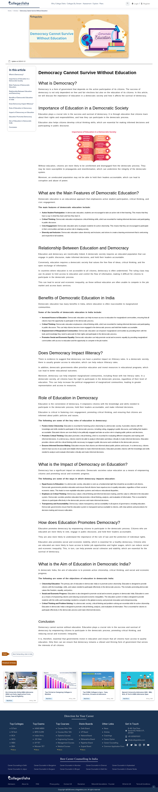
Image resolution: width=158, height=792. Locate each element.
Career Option (109, 739)
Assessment (87, 4)
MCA (13, 739)
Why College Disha (58, 4)
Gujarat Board (86, 746)
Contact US (68, 784)
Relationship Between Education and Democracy (20, 92)
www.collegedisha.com (79, 789)
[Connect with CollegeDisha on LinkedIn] (136, 745)
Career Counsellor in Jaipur (17, 769)
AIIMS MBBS (39, 728)
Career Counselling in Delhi (17, 765)
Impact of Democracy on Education (21, 112)
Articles (107, 732)
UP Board (84, 732)
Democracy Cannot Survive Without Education (33, 10)
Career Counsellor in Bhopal (70, 769)
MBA (13, 743)
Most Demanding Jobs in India (22, 654)
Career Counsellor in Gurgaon (44, 769)
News (106, 728)
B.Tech (14, 728)
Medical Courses (64, 746)
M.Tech (14, 732)
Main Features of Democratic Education (19, 86)
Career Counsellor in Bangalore (45, 765)
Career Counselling (111, 743)
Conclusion (13, 127)
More (13, 750)
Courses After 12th (65, 732)
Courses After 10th (65, 728)
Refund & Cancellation (99, 784)
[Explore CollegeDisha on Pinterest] (144, 745)
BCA (13, 736)
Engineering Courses (65, 739)
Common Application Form (114, 746)
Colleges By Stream (74, 4)
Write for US (126, 784)
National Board (86, 736)
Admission (11, 784)
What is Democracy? (16, 74)
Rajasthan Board (87, 743)
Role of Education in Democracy (20, 108)
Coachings (108, 736)
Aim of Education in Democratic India (20, 122)
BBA (13, 746)
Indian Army (39, 736)
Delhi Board (85, 728)
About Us (25, 784)
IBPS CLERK (39, 732)
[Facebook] (127, 745)
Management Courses (66, 743)
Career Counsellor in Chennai (96, 765)
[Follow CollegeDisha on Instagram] (140, 745)
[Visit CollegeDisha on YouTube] (148, 745)
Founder (111, 784)
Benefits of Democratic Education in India (21, 98)
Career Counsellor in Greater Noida (124, 769)
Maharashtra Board (88, 739)
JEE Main (38, 739)
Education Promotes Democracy (20, 117)
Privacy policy (54, 784)
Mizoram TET (39, 746)
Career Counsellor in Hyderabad (123, 765)
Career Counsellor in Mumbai (70, 765)
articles (15, 10)
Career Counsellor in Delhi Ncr (96, 769)
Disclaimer (81, 784)
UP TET (37, 743)
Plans (101, 4)
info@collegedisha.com (136, 740)
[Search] (127, 4)
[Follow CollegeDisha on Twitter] (131, 745)
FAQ (37, 784)
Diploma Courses (64, 736)
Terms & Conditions (143, 784)
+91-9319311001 (134, 736)
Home (9, 10)
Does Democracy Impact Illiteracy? (21, 104)
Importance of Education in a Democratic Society (19, 80)
